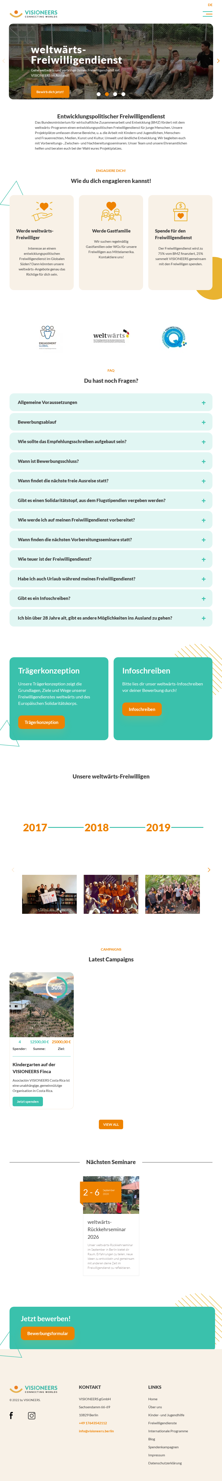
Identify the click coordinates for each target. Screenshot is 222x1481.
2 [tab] (107, 94)
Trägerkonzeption (41, 722)
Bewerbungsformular (47, 1333)
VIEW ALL (111, 1124)
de (210, 5)
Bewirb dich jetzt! (50, 92)
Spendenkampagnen (163, 1447)
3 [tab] (115, 94)
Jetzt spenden (28, 1101)
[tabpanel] (111, 61)
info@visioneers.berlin (96, 1431)
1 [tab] (99, 94)
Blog (151, 1439)
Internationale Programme (168, 1431)
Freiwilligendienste (162, 1423)
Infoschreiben (142, 709)
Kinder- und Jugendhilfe (166, 1415)
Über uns (155, 1407)
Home (152, 1399)
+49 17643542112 (93, 1423)
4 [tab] (123, 94)
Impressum (156, 1455)
